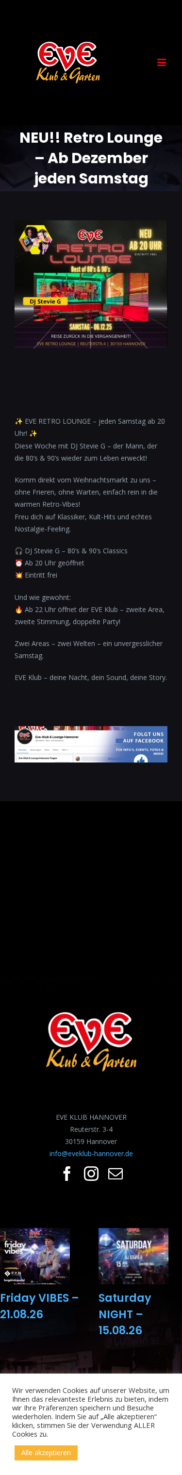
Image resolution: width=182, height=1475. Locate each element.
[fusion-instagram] (91, 1173)
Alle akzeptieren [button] (46, 1452)
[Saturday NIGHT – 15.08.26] (133, 1256)
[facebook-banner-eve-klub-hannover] (91, 732)
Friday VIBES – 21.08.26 (39, 1306)
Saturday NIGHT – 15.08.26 (125, 1314)
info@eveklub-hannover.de (91, 1153)
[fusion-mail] (115, 1173)
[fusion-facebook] (67, 1173)
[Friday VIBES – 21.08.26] (35, 1256)
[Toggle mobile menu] (162, 62)
